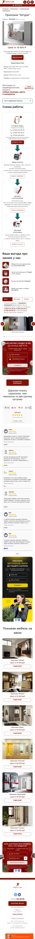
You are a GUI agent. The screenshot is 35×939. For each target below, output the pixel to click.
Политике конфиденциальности (18, 369)
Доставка (17, 299)
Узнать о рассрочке (17, 210)
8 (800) (17, 899)
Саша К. (11, 471)
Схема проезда (17, 914)
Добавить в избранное (17, 918)
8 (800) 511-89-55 (18, 130)
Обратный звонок (17, 903)
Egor (10, 533)
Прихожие (14, 9)
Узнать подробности (29, 87)
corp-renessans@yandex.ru (17, 907)
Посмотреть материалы (17, 382)
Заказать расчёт (18, 57)
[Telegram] (16, 620)
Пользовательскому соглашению (13, 370)
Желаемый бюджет (19, 359)
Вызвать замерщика (17, 176)
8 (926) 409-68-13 (18, 135)
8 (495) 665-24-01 (18, 132)
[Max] (19, 620)
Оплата (26, 299)
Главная (5, 9)
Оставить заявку (17, 142)
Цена (5, 299)
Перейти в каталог (17, 244)
